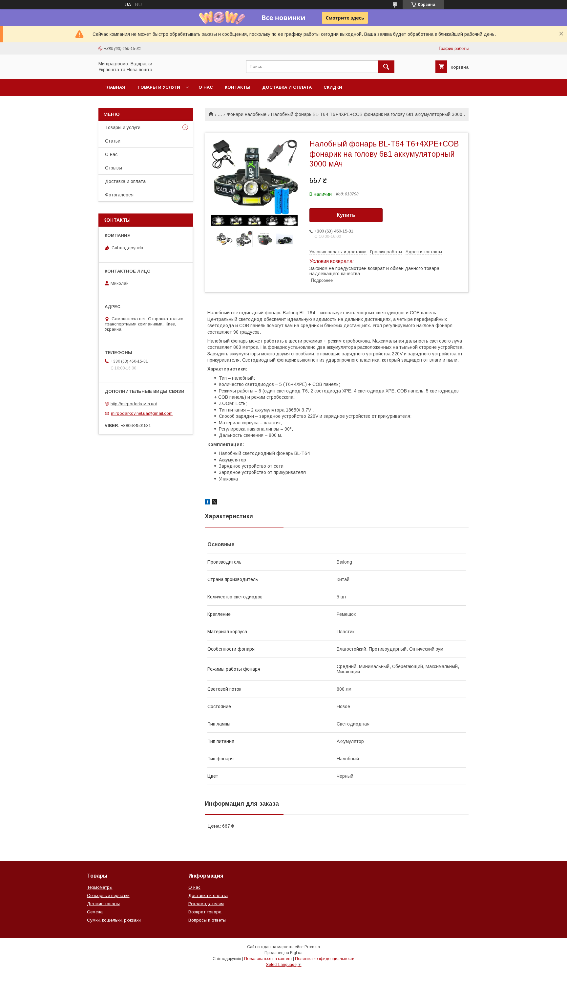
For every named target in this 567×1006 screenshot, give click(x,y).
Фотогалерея (119, 194)
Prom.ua (312, 947)
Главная (114, 87)
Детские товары (103, 903)
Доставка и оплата (287, 87)
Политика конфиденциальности (324, 958)
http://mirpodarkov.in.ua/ (134, 403)
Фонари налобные (246, 114)
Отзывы (113, 167)
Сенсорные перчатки (108, 895)
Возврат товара (204, 911)
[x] (214, 502)
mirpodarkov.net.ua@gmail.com (142, 413)
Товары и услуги (158, 87)
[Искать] (386, 66)
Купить (346, 215)
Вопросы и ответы (207, 920)
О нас (206, 87)
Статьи (112, 141)
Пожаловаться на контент (268, 958)
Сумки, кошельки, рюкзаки (114, 920)
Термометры (100, 887)
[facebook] (207, 502)
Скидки (333, 87)
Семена (95, 911)
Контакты (237, 87)
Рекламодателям (206, 903)
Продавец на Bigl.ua (283, 952)
